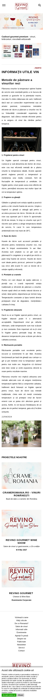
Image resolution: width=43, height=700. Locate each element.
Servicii (21, 648)
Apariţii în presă (21, 636)
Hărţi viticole (21, 620)
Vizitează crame (21, 617)
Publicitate (21, 642)
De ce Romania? (21, 623)
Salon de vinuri (21, 626)
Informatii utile (21, 629)
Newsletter (21, 645)
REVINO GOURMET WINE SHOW (21, 541)
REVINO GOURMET (21, 593)
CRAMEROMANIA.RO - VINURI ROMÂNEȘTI (21, 494)
